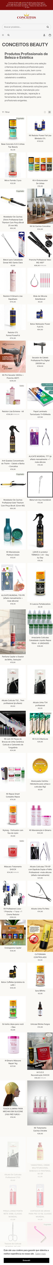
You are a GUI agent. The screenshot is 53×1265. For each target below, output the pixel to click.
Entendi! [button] (26, 1260)
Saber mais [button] (40, 1254)
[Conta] (44, 35)
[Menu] (3, 35)
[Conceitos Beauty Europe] (26, 17)
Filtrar (7, 112)
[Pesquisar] (48, 27)
